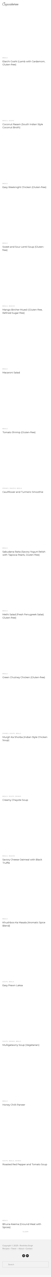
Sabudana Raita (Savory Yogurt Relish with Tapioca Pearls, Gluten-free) (23, 553)
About (21, 1248)
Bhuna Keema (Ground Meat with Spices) (21, 1226)
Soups (11, 121)
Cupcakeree (10, 4)
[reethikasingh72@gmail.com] (27, 1255)
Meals (5, 58)
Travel (13, 1248)
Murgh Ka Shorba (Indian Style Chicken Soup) (24, 739)
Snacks (12, 306)
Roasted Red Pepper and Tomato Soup (24, 1164)
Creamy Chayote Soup (15, 800)
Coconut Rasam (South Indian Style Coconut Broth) (22, 126)
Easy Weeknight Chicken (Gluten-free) (24, 187)
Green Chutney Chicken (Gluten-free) (23, 677)
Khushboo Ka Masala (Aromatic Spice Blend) (23, 924)
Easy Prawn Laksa (12, 985)
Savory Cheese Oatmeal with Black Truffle (22, 861)
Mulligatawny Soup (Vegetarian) (20, 1045)
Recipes (5, 1248)
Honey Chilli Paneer (13, 1104)
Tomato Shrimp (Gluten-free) (19, 432)
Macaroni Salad (11, 372)
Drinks (5, 488)
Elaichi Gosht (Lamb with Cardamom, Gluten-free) (23, 63)
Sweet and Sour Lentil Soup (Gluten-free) (23, 248)
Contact (29, 1248)
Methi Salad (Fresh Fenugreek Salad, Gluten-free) (23, 616)
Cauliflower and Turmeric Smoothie (22, 492)
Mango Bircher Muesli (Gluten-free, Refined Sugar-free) (22, 311)
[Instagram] (23, 1255)
